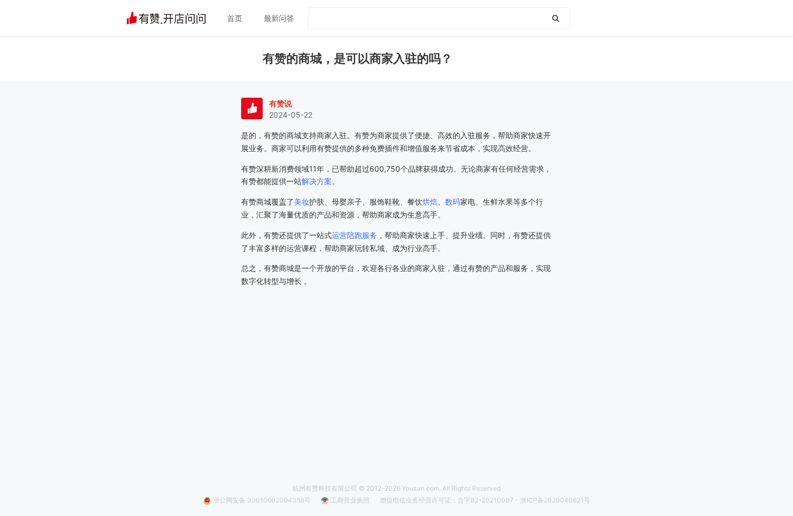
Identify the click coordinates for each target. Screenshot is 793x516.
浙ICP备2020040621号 (555, 500)
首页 (234, 18)
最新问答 (279, 18)
